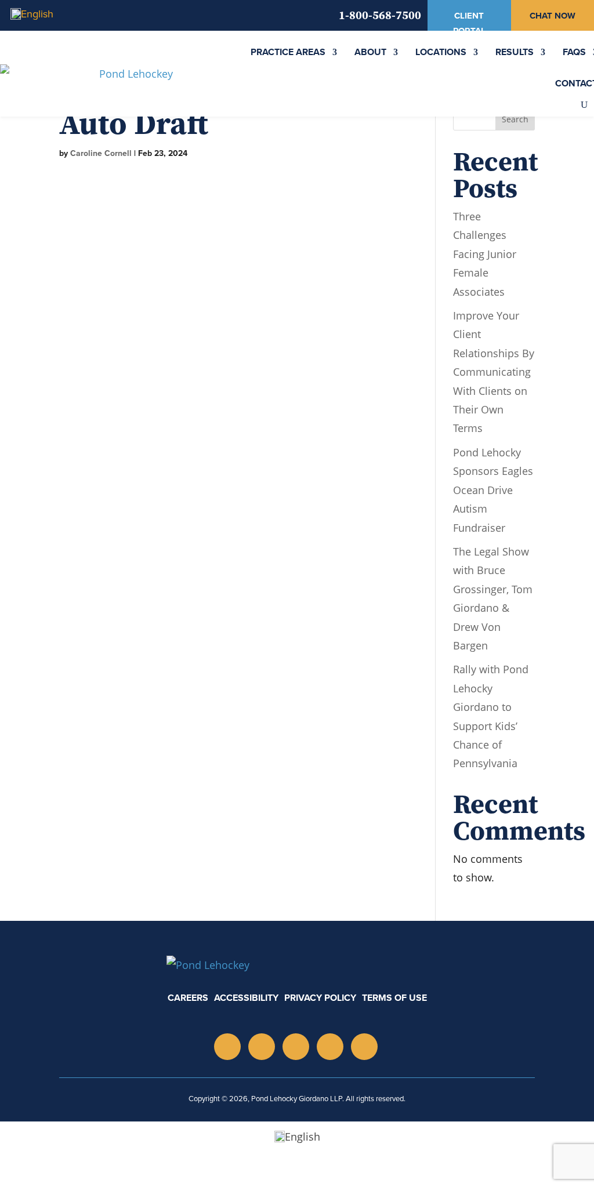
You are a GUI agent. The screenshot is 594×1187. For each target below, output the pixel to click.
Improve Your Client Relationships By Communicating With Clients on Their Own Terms (493, 371)
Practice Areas (288, 52)
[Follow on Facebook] (364, 1046)
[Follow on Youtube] (295, 1046)
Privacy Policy (320, 997)
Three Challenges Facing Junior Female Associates (484, 254)
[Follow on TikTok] (330, 1046)
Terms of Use (394, 997)
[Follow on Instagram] (227, 1046)
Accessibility (246, 997)
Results (514, 52)
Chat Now (552, 15)
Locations (440, 52)
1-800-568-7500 (380, 15)
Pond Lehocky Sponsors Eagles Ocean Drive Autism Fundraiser (493, 490)
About (370, 52)
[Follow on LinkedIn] (261, 1046)
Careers (188, 997)
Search (515, 119)
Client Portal (469, 23)
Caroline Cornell (101, 153)
